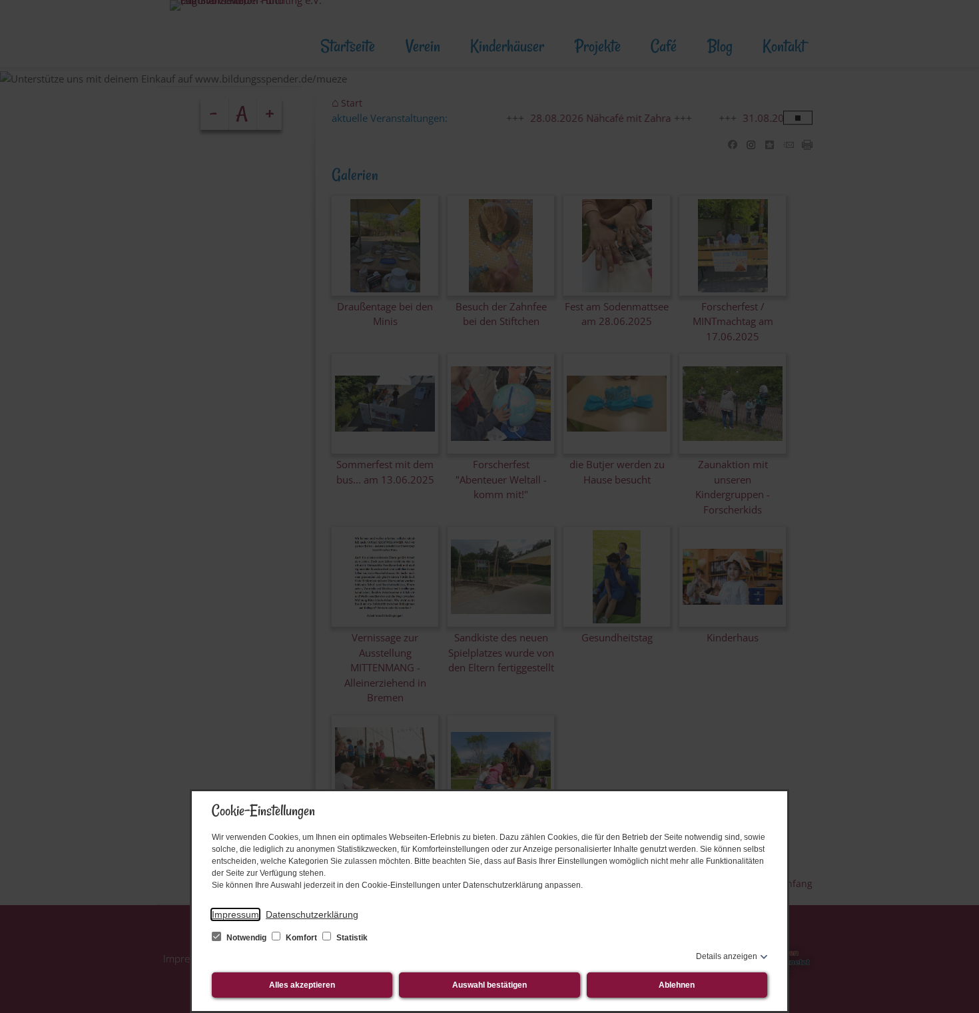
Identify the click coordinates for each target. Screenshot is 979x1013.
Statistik (351, 937)
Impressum (235, 914)
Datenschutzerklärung (312, 914)
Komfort (301, 937)
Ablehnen (677, 985)
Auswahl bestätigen (489, 985)
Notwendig (246, 937)
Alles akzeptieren (302, 985)
